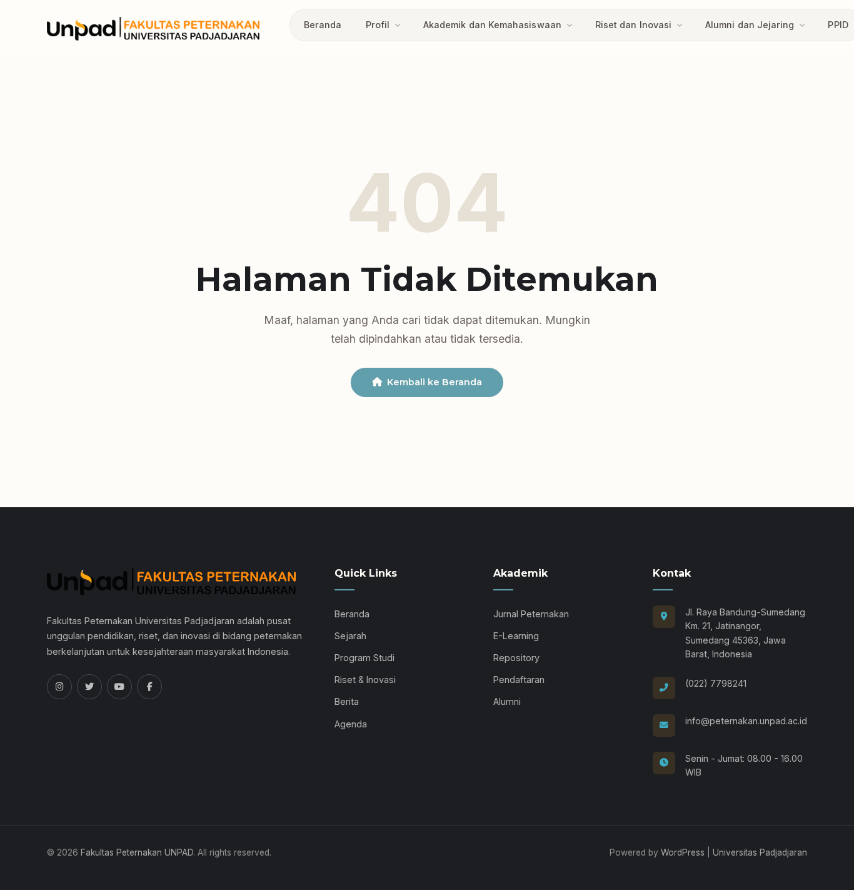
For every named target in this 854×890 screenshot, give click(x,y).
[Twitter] (89, 686)
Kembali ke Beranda (434, 382)
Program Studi (364, 657)
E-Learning (516, 635)
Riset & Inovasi (365, 679)
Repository (516, 657)
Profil (377, 24)
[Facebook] (149, 686)
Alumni (507, 701)
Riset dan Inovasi (633, 24)
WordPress (683, 852)
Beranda (323, 24)
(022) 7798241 (715, 683)
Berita (346, 701)
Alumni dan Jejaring (749, 24)
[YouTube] (119, 686)
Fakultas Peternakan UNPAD (137, 852)
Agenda (350, 724)
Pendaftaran (519, 679)
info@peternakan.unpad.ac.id (746, 721)
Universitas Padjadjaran (760, 852)
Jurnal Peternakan (531, 614)
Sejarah (350, 635)
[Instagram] (59, 686)
